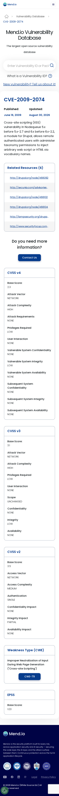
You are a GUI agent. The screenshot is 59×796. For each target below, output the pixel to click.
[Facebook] (12, 777)
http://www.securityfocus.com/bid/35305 (29, 226)
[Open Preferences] (4, 790)
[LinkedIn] (18, 777)
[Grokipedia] (25, 777)
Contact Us (29, 257)
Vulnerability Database (30, 16)
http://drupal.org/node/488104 (29, 207)
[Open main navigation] (53, 4)
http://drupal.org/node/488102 (29, 197)
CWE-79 (29, 676)
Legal (34, 777)
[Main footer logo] (14, 733)
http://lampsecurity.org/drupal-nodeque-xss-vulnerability (29, 217)
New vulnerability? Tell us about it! (29, 84)
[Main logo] (11, 4)
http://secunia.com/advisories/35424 (29, 187)
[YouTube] (5, 777)
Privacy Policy (48, 777)
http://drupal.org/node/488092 (29, 178)
